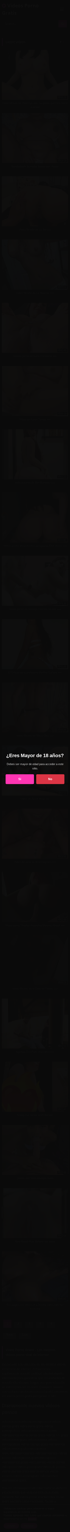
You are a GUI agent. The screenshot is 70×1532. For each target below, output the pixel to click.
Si (19, 779)
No (50, 779)
